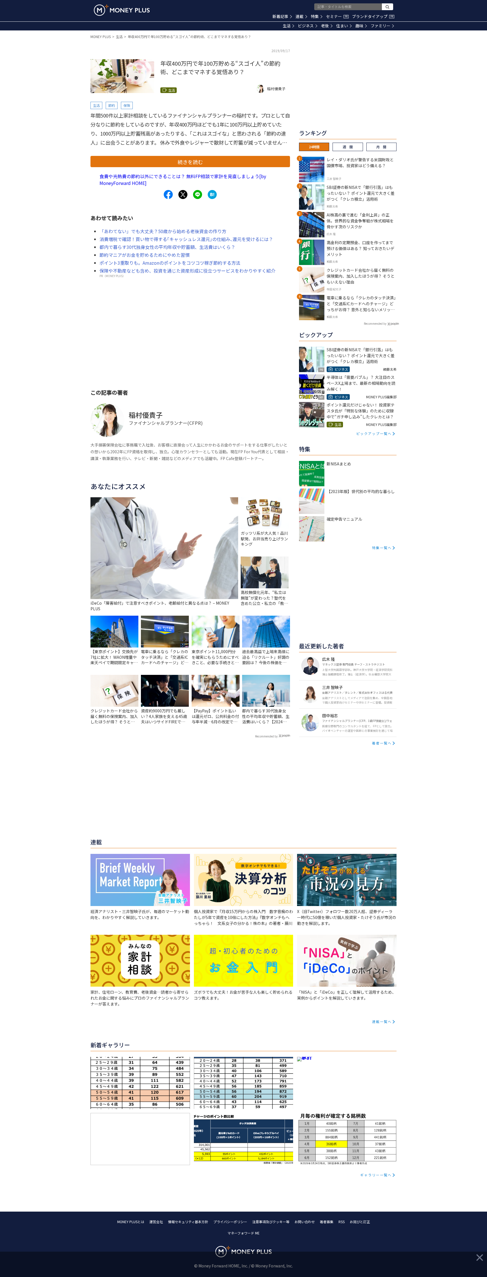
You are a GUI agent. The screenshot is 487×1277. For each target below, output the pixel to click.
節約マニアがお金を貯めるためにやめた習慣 (144, 254)
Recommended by (266, 736)
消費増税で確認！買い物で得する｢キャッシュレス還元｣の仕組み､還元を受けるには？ (186, 239)
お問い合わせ (305, 1221)
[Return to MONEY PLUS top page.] (122, 10)
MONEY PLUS (100, 36)
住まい (342, 25)
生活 (287, 25)
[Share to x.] (182, 194)
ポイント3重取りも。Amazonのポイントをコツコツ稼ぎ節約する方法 (169, 262)
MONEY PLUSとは (130, 1221)
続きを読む (190, 161)
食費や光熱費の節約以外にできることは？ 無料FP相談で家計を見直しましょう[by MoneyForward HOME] (182, 179)
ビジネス (306, 25)
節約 (111, 105)
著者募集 (326, 1221)
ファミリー (380, 25)
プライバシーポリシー (230, 1221)
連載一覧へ (382, 1021)
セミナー (336, 16)
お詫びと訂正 (360, 1221)
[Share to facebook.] (168, 194)
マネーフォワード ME (243, 1232)
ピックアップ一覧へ (374, 433)
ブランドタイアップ (372, 16)
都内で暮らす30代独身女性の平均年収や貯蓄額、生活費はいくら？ (167, 247)
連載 (300, 16)
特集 (315, 16)
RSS (341, 1221)
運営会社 (156, 1221)
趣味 (359, 25)
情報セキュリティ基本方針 (188, 1221)
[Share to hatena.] (212, 194)
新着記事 (280, 16)
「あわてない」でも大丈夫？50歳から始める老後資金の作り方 (162, 231)
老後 (325, 25)
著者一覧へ (382, 743)
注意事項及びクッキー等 (270, 1221)
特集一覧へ (382, 547)
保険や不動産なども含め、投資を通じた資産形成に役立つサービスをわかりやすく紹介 (187, 270)
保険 (126, 105)
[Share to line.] (197, 194)
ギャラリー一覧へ (376, 1174)
